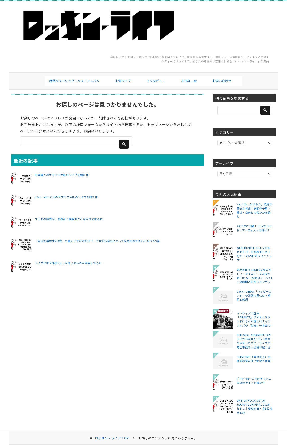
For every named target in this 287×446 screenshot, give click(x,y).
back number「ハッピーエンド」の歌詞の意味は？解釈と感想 (254, 295)
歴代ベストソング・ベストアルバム (74, 81)
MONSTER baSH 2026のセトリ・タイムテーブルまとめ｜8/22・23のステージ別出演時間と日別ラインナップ (254, 275)
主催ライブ (123, 81)
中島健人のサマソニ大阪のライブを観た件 (62, 175)
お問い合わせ (221, 81)
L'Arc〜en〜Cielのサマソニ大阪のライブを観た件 (254, 380)
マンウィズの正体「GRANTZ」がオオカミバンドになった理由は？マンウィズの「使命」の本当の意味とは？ (254, 319)
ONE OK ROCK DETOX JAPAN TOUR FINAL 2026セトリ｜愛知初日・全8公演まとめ (254, 406)
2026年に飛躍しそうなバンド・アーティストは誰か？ (254, 228)
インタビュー (155, 81)
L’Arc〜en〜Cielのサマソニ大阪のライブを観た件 (66, 197)
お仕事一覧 (189, 81)
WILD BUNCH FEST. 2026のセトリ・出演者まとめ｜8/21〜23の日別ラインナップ (254, 254)
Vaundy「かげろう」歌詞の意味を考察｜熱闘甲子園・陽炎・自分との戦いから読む (254, 210)
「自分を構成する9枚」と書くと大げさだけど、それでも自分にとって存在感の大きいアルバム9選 (97, 241)
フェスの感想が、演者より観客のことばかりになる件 (69, 219)
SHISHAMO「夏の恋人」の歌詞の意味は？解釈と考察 (254, 359)
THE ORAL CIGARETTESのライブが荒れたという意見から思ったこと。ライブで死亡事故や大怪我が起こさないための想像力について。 (254, 341)
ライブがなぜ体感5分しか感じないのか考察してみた (68, 263)
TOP (112, 438)
